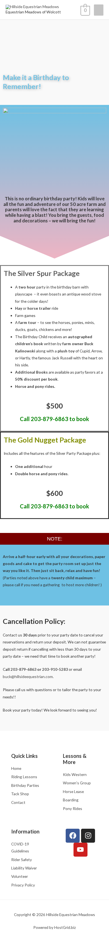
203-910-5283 (55, 669)
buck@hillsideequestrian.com (28, 676)
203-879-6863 (23, 669)
